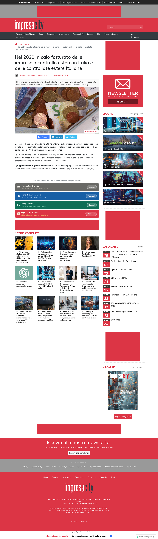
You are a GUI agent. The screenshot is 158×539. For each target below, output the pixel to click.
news (27, 44)
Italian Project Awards (113, 2)
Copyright (92, 477)
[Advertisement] (79, 429)
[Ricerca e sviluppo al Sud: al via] (24, 303)
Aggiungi (91, 196)
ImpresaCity (53, 2)
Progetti (90, 34)
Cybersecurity (64, 34)
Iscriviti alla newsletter (79, 453)
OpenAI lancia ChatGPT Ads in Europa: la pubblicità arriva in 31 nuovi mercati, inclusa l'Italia (45, 315)
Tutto (140, 247)
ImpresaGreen (95, 467)
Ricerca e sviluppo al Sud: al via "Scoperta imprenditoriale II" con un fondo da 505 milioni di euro (24, 316)
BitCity (25, 467)
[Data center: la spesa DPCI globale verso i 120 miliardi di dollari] (46, 273)
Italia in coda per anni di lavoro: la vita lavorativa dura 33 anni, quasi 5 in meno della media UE (67, 315)
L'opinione (20, 38)
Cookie (74, 521)
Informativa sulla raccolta (57, 536)
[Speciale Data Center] (123, 125)
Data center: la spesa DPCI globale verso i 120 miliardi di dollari (45, 285)
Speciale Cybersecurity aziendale (118, 184)
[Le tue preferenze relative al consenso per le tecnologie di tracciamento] (146, 537)
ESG (98, 34)
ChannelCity (39, 2)
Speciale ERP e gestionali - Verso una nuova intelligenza (120, 165)
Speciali (55, 477)
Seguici (91, 205)
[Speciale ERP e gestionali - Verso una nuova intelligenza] (123, 161)
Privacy (84, 521)
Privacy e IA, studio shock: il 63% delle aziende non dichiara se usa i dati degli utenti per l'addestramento (23, 257)
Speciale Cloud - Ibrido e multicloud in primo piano (120, 201)
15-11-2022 (44, 75)
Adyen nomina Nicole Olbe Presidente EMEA (88, 254)
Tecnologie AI (78, 34)
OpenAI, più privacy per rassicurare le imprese (24, 284)
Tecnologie (51, 34)
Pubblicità (103, 477)
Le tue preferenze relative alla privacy (89, 536)
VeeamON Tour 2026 (113, 149)
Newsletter (135, 37)
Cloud (41, 34)
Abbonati (91, 214)
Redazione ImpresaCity (27, 75)
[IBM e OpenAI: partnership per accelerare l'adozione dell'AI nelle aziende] (90, 303)
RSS (113, 477)
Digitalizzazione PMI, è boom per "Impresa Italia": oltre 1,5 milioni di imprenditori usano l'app (67, 287)
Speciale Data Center (113, 131)
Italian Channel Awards (91, 2)
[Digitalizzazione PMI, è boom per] (68, 273)
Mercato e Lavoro (111, 34)
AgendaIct (131, 467)
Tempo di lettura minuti (60, 75)
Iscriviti (91, 187)
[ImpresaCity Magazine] (123, 390)
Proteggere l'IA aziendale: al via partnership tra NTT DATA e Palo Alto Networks (45, 256)
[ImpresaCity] (29, 25)
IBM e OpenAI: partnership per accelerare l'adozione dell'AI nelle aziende (89, 314)
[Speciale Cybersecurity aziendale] (123, 179)
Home (20, 44)
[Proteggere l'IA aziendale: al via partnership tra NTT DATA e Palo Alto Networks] (46, 243)
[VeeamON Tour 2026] (123, 143)
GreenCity (81, 467)
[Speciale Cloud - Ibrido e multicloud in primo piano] (123, 197)
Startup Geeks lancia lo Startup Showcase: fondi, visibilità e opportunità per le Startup (89, 286)
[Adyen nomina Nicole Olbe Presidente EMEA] (90, 243)
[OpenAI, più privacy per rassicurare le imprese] (24, 273)
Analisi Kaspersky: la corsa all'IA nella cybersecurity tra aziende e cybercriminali (68, 256)
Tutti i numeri (137, 367)
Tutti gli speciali (136, 114)
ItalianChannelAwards (114, 467)
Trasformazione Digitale (25, 34)
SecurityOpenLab (69, 2)
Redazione (79, 477)
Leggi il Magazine (123, 416)
